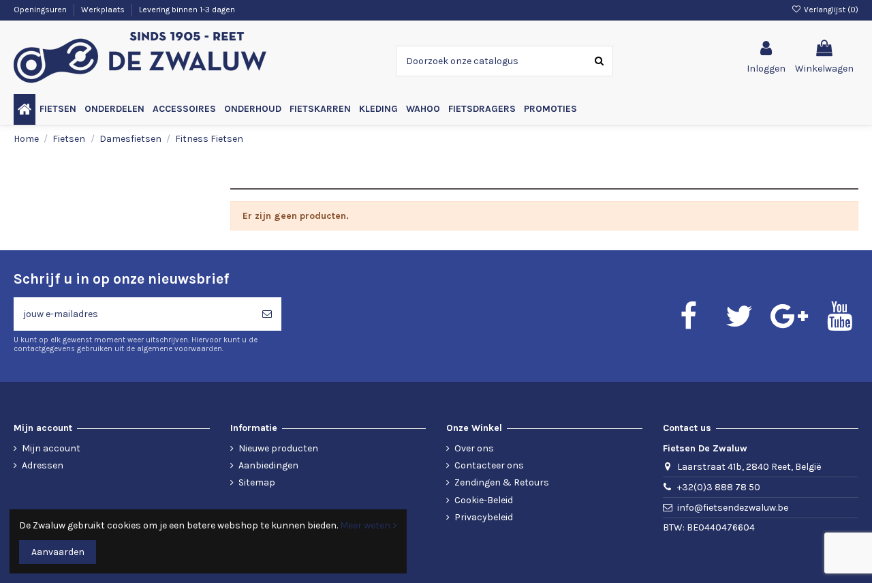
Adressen (42, 465)
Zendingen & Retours (501, 482)
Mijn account (51, 448)
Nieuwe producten (278, 448)
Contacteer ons (489, 465)
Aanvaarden (57, 552)
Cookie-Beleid (483, 500)
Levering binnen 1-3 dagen (187, 9)
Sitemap (256, 482)
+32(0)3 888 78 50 (718, 487)
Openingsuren (41, 9)
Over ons (474, 448)
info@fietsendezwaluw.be (732, 507)
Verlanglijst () (830, 9)
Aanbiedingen (268, 465)
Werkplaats (104, 9)
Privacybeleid (483, 517)
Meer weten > (368, 525)
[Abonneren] (267, 314)
